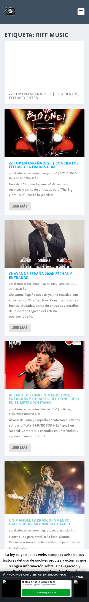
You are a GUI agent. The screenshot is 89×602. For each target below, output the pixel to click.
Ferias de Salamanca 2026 (39, 582)
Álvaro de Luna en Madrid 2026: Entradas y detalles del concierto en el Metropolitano (44, 399)
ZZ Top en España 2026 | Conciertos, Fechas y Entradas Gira (44, 165)
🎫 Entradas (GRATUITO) (46, 593)
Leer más (19, 206)
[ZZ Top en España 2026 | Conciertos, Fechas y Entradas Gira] (45, 133)
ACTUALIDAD (68, 173)
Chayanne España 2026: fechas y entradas (40, 275)
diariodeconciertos (26, 173)
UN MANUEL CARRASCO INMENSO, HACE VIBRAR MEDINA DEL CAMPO (40, 522)
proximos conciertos (22, 413)
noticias (29, 178)
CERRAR (76, 577)
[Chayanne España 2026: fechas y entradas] (45, 244)
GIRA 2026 (15, 178)
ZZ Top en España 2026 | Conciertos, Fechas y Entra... (44, 96)
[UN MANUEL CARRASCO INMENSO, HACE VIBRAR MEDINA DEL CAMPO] (45, 487)
